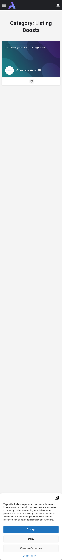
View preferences (31, 548)
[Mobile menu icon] (4, 5)
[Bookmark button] (31, 81)
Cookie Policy (29, 556)
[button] (57, 497)
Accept (31, 529)
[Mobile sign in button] (58, 5)
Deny (31, 538)
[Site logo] (12, 5)
